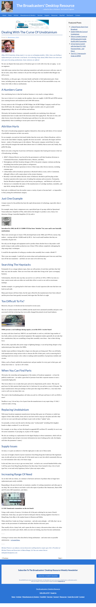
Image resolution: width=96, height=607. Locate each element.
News (10, 15)
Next (59, 558)
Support (56, 597)
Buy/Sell (62, 15)
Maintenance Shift (13, 37)
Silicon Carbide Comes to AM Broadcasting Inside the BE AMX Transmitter (79, 39)
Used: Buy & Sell (73, 597)
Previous (5, 558)
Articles (16, 15)
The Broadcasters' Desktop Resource (48, 589)
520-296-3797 (45, 593)
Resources (54, 15)
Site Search (70, 15)
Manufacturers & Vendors (27, 15)
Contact (77, 15)
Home (4, 15)
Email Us (53, 593)
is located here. (15, 540)
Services (49, 597)
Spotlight (43, 597)
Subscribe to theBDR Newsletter (48, 576)
